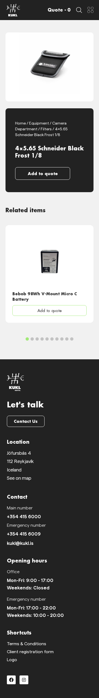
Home (20, 123)
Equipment (39, 123)
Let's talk (25, 404)
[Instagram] (24, 679)
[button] (43, 173)
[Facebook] (11, 679)
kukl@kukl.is (20, 543)
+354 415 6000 (24, 516)
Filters (46, 129)
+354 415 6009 (24, 534)
